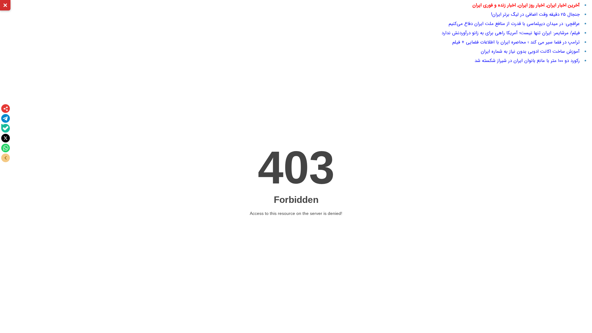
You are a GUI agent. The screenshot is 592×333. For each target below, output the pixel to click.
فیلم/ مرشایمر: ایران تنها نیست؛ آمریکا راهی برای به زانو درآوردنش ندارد (511, 33)
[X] (5, 138)
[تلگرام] (5, 118)
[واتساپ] (5, 148)
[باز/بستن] (5, 158)
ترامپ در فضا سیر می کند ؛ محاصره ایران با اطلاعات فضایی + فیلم (516, 42)
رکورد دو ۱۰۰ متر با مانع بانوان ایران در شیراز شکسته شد (527, 60)
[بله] (5, 128)
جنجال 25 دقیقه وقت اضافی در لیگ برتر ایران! (535, 14)
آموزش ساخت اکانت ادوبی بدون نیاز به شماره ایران (530, 51)
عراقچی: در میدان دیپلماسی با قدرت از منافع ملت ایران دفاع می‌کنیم (514, 23)
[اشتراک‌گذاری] (5, 108)
